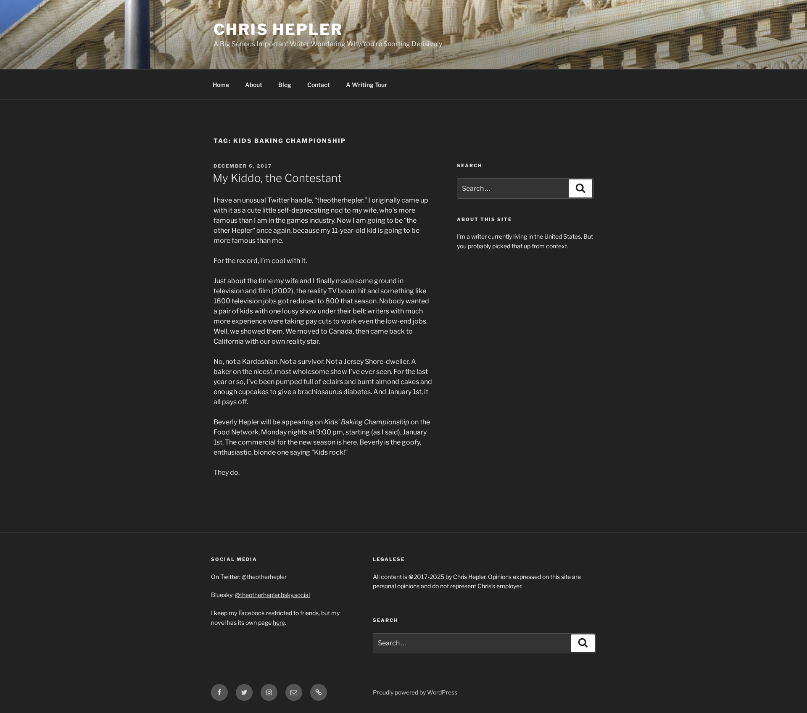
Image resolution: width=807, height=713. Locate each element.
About (253, 84)
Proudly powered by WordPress (415, 692)
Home (221, 84)
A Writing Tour (366, 84)
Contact (318, 84)
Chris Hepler (278, 29)
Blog (284, 84)
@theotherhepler (264, 576)
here (350, 442)
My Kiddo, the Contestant (277, 177)
